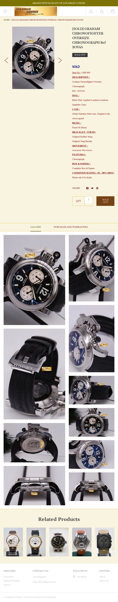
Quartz (7, 585)
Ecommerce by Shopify (44, 597)
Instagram (82, 576)
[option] (33, 58)
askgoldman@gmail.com (44, 582)
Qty (78, 201)
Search (102, 576)
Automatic (9, 576)
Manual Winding (12, 581)
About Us (104, 581)
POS (26, 597)
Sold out (105, 201)
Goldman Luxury (14, 597)
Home (7, 20)
